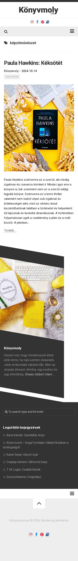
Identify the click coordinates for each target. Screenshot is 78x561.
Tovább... (10, 230)
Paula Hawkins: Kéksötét (33, 63)
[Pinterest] (42, 22)
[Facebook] (37, 22)
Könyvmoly (11, 71)
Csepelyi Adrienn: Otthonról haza (27, 462)
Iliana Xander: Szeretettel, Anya (25, 435)
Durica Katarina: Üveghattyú (24, 476)
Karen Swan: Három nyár (22, 454)
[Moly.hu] (47, 22)
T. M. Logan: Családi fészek (23, 469)
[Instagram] (32, 22)
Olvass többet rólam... (40, 374)
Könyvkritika (11, 76)
